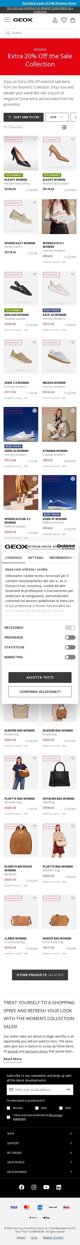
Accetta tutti (39, 677)
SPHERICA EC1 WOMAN (19, 243)
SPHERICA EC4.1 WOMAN (53, 245)
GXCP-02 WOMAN (54, 315)
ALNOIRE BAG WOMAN (19, 730)
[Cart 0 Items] (72, 21)
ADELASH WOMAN (16, 315)
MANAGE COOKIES (53, 1237)
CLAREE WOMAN (15, 938)
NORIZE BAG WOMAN (57, 938)
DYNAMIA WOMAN (55, 451)
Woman (18, 1108)
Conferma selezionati (40, 692)
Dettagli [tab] (35, 557)
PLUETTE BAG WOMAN (19, 799)
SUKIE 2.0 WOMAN (16, 383)
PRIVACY (21, 1237)
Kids (68, 1108)
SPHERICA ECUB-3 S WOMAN (17, 521)
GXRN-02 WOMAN (16, 451)
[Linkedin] (58, 1188)
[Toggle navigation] (7, 20)
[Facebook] (21, 1188)
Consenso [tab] (13, 557)
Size (53, 117)
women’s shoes (36, 1051)
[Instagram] (34, 1188)
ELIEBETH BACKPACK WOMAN (18, 868)
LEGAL (34, 1237)
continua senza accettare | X (50, 546)
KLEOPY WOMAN (15, 180)
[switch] (70, 637)
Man (44, 1108)
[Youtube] (46, 1188)
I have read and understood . (38, 1117)
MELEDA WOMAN (54, 383)
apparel (13, 1051)
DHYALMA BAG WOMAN (58, 799)
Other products (40, 975)
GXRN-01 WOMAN (55, 519)
